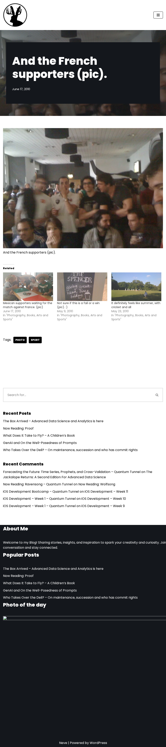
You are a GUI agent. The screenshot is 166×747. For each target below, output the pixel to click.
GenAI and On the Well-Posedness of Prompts (40, 442)
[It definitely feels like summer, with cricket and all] (136, 286)
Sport (35, 340)
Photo (20, 340)
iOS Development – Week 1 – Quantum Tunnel (39, 498)
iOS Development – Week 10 (103, 498)
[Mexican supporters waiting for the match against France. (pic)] (28, 286)
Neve (63, 743)
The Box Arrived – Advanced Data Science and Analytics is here (53, 421)
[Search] (157, 395)
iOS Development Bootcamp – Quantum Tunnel (41, 491)
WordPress (98, 743)
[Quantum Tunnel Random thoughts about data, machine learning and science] (15, 15)
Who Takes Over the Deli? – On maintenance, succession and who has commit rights (70, 450)
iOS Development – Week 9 (103, 506)
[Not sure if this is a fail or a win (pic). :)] (82, 286)
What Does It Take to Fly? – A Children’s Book (39, 435)
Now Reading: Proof (18, 428)
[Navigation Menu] (158, 15)
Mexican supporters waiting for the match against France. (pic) (27, 305)
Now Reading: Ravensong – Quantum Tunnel (38, 484)
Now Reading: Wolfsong (96, 484)
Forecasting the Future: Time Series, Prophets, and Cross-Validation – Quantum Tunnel (71, 472)
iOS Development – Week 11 (106, 491)
